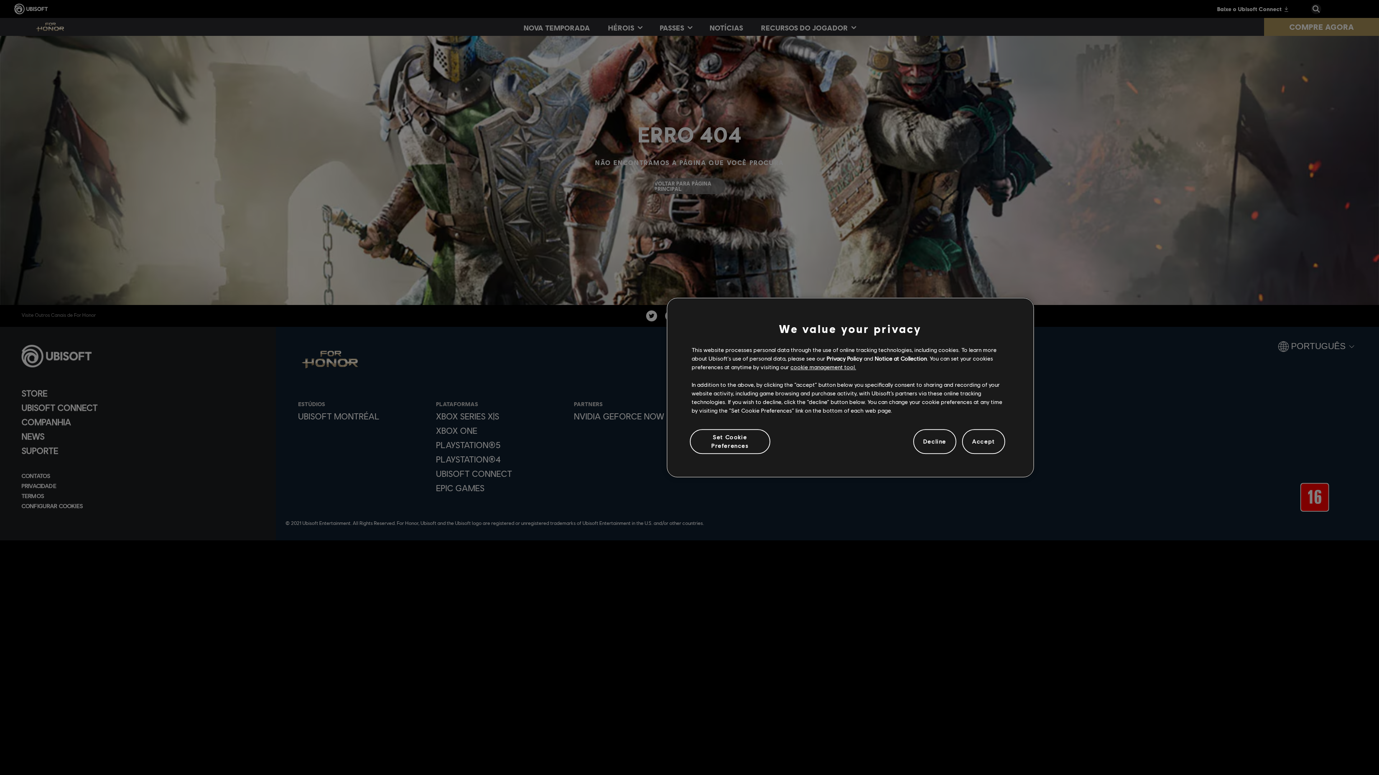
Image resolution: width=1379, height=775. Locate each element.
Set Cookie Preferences (730, 441)
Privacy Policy (844, 358)
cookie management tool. (823, 367)
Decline (934, 441)
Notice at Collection (901, 358)
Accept (983, 441)
